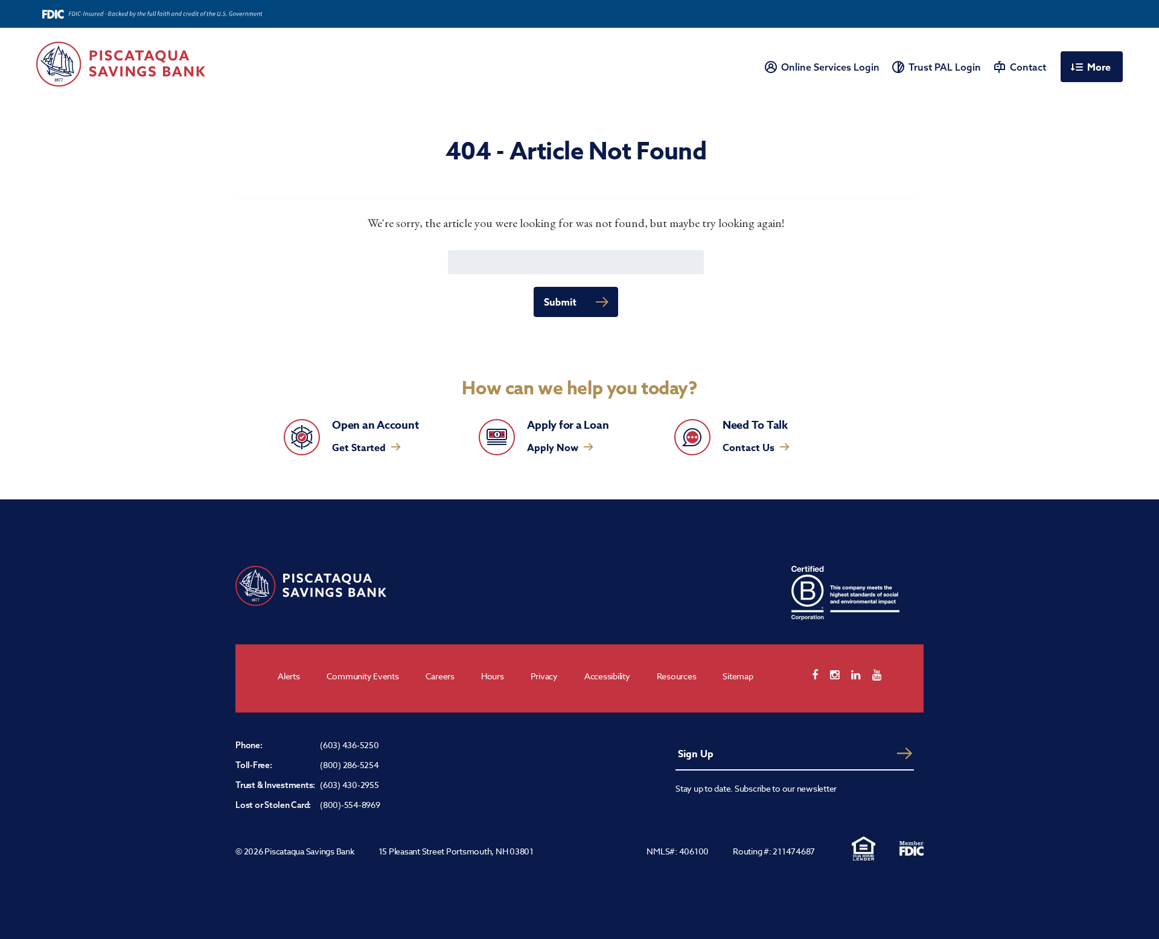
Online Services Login (830, 67)
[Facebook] (821, 674)
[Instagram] (840, 674)
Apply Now (552, 448)
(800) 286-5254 (349, 765)
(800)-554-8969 (350, 804)
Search (575, 301)
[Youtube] (882, 674)
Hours (492, 676)
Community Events (363, 676)
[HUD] (863, 848)
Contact (1028, 67)
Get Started (359, 448)
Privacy (544, 676)
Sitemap (738, 676)
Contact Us (748, 448)
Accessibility (607, 676)
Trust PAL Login (944, 67)
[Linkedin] (861, 674)
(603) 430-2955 (349, 784)
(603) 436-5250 (349, 745)
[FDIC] (911, 848)
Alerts (289, 676)
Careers (440, 676)
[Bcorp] (845, 593)
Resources (677, 676)
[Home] (120, 64)
